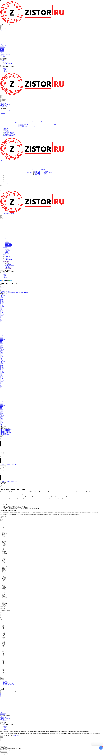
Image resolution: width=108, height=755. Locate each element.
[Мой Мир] (4, 280)
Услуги (6, 234)
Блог (1, 703)
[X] (6, 280)
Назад (7, 226)
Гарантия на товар (3, 712)
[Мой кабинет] (0, 186)
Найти (2, 737)
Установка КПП (3, 699)
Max (1, 52)
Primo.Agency (16, 735)
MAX (4, 70)
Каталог (6, 227)
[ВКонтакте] (1, 280)
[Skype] (10, 280)
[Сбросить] (1, 677)
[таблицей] (2, 435)
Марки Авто (2, 706)
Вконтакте (5, 68)
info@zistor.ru (3, 65)
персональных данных (18, 750)
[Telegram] (12, 280)
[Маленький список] (0, 436)
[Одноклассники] (2, 280)
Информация (2, 701)
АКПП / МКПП (3, 292)
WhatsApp (5, 71)
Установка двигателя (4, 698)
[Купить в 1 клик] (0, 438)
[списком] (1, 435)
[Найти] (1, 26)
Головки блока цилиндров (12, 292)
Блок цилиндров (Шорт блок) (22, 292)
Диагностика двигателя (5, 700)
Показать (2, 678)
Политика (2, 704)
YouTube (4, 69)
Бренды (1, 695)
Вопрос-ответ (3, 713)
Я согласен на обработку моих (12, 750)
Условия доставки (3, 711)
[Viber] (7, 280)
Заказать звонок (8, 268)
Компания (7, 249)
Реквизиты (2, 705)
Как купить (7, 242)
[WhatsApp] (9, 280)
